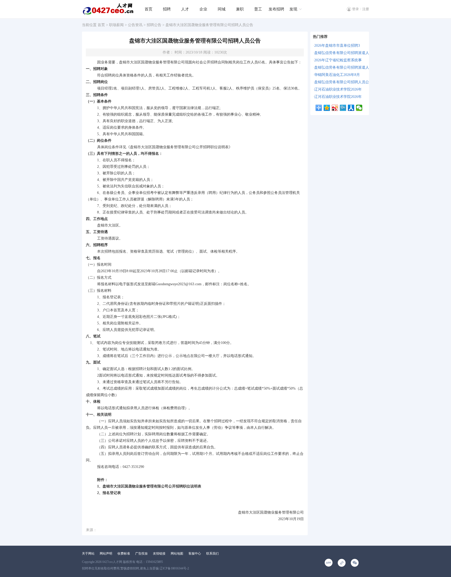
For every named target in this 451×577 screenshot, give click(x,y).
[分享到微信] (359, 108)
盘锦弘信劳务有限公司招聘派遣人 (341, 53)
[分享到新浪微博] (335, 108)
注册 (365, 9)
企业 (203, 9)
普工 (258, 9)
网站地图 (177, 553)
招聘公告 (154, 25)
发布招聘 (276, 9)
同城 (221, 9)
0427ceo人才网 (112, 562)
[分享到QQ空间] (327, 108)
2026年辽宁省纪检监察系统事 (338, 60)
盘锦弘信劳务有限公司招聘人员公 (341, 82)
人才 (185, 9)
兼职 (240, 9)
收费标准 (123, 553)
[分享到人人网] (351, 108)
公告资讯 (135, 25)
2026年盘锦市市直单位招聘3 (337, 45)
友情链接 (159, 553)
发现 (293, 9)
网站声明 (106, 553)
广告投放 (141, 553)
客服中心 (194, 553)
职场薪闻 (116, 25)
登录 (355, 9)
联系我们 (212, 553)
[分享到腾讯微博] (343, 108)
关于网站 (88, 553)
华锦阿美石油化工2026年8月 (337, 75)
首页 (148, 9)
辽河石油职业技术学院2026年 (338, 89)
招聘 (167, 9)
